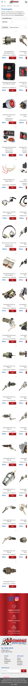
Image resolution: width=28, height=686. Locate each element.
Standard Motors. (19, 15)
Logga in (6, 662)
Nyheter (19, 659)
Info (12, 684)
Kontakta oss (7, 659)
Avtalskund (19, 664)
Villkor (5, 657)
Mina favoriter (7, 661)
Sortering (5, 27)
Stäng (15, 684)
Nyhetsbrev (19, 661)
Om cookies (19, 662)
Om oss (19, 657)
